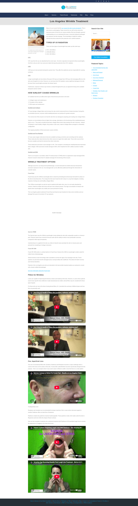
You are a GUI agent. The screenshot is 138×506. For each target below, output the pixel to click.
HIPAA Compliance (88, 502)
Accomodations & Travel (94, 501)
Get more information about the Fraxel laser (39, 270)
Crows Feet (96, 88)
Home (31, 501)
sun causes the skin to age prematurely (71, 28)
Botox (94, 83)
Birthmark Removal (98, 80)
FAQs (69, 501)
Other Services (49, 502)
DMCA (63, 502)
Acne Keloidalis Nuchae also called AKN (99, 68)
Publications (64, 501)
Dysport (95, 85)
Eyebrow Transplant (98, 98)
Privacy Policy (69, 502)
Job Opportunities (78, 502)
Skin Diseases (57, 502)
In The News (104, 501)
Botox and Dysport (97, 72)
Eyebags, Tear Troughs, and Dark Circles (99, 92)
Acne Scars (96, 75)
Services (36, 501)
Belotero (95, 95)
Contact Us (85, 501)
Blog (80, 501)
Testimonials (75, 501)
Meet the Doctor (56, 501)
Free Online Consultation (45, 501)
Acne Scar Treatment (98, 77)
